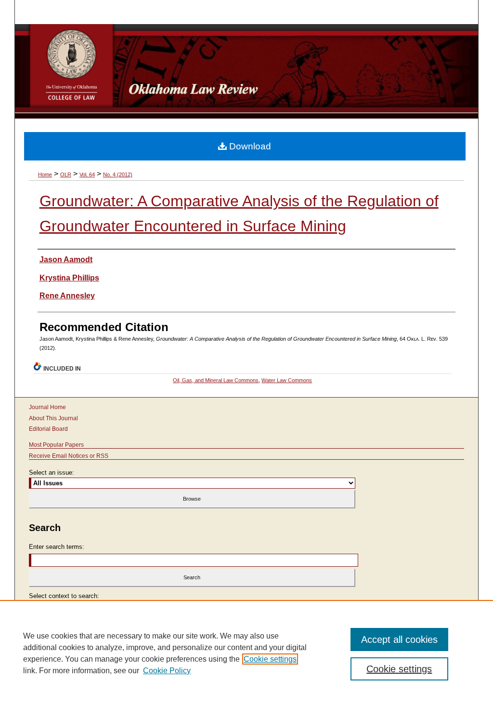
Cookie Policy (167, 670)
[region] (246, 653)
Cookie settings (270, 659)
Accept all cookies (399, 639)
